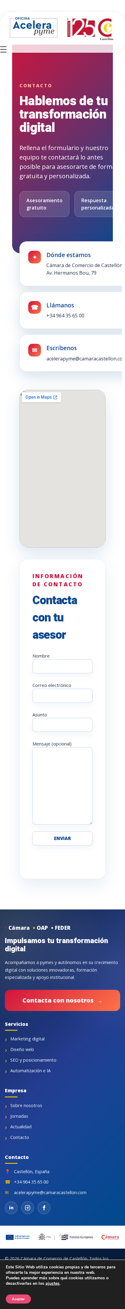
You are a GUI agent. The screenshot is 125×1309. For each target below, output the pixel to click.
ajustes (52, 1283)
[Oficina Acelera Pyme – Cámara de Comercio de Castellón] (65, 28)
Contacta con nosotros (62, 1000)
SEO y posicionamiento (33, 1060)
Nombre (41, 656)
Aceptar (18, 1299)
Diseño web (22, 1049)
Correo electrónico (51, 685)
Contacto (19, 1137)
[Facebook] (44, 1207)
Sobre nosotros (26, 1105)
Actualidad (21, 1127)
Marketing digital (27, 1039)
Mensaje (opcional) (52, 744)
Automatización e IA (30, 1070)
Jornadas (19, 1116)
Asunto (39, 714)
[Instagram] (27, 1207)
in (11, 1207)
